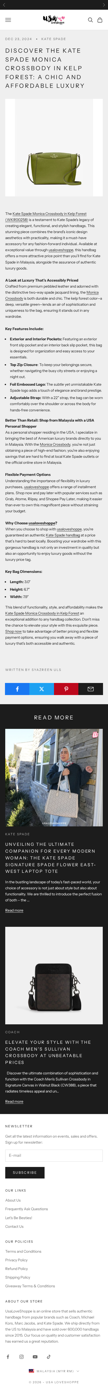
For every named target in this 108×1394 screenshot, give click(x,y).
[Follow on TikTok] (48, 1356)
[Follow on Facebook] (7, 1356)
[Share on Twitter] (42, 689)
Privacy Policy (16, 1260)
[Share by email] (91, 689)
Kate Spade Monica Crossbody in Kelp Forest (42, 613)
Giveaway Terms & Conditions (30, 1286)
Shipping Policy (17, 1277)
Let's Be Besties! (18, 1217)
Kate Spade (54, 39)
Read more (14, 910)
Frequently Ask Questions (26, 1209)
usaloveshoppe (60, 249)
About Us (13, 1200)
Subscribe (25, 1172)
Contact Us (14, 1226)
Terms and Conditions (23, 1251)
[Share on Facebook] (17, 689)
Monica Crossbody (55, 444)
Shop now (13, 631)
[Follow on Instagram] (21, 1356)
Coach (12, 1032)
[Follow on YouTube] (35, 1356)
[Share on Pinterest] (66, 689)
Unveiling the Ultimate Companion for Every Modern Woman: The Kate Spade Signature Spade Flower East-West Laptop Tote (50, 858)
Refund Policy (16, 1268)
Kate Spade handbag (63, 535)
